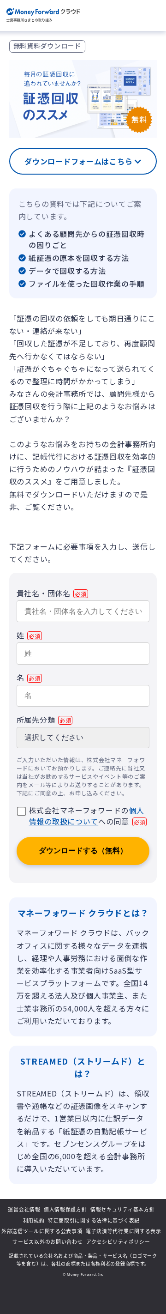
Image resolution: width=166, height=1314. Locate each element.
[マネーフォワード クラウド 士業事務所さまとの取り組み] (43, 15)
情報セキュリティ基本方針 (122, 1209)
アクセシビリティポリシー (118, 1241)
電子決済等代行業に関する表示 (123, 1231)
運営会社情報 (24, 1209)
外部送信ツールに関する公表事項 (42, 1231)
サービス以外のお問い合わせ (47, 1241)
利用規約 (34, 1220)
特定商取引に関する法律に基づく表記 (94, 1220)
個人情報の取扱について (86, 816)
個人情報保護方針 (65, 1209)
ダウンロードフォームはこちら (79, 161)
